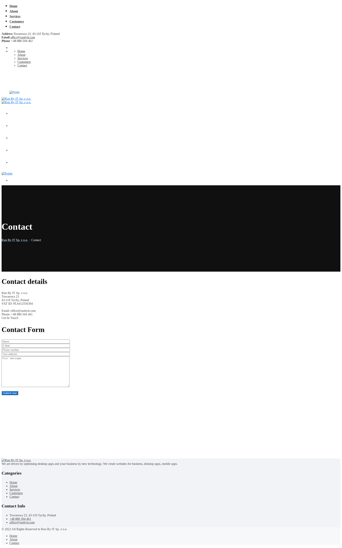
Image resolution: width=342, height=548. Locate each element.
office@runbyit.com (22, 37)
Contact (15, 26)
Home (13, 6)
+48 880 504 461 (19, 75)
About (14, 11)
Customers (17, 21)
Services (15, 16)
